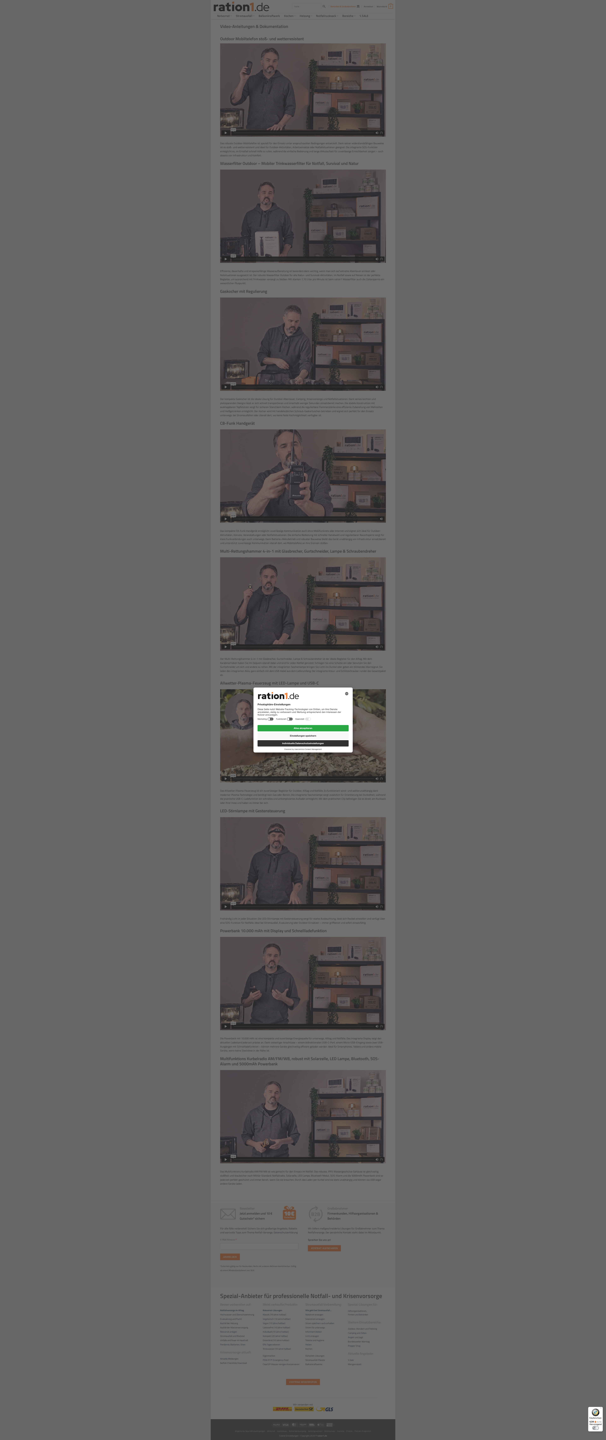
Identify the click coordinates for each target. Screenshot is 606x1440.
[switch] (595, 1428)
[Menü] (601, 1409)
